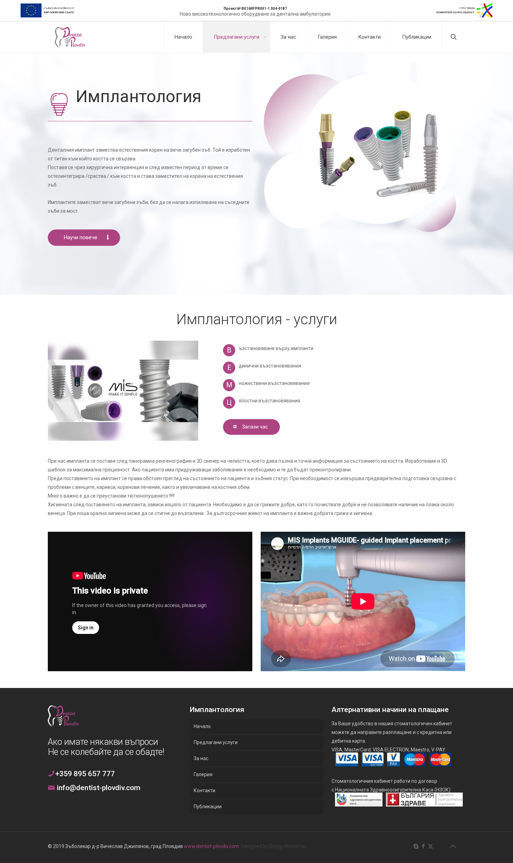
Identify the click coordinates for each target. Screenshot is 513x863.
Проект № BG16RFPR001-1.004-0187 (255, 8)
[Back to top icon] (452, 846)
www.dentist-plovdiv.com (211, 846)
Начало (202, 726)
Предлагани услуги (216, 742)
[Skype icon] (415, 846)
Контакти (204, 790)
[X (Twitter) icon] (430, 846)
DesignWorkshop (287, 846)
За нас (201, 758)
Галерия (203, 774)
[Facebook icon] (423, 846)
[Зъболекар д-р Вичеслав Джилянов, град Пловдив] (70, 37)
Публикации (208, 806)
